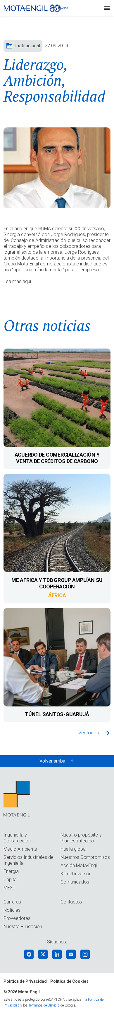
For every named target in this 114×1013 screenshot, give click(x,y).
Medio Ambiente (20, 849)
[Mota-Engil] (36, 8)
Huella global (74, 849)
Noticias (12, 910)
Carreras (12, 902)
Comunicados (75, 882)
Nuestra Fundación (23, 926)
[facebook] (29, 954)
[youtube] (71, 954)
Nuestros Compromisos (85, 857)
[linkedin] (57, 954)
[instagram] (85, 954)
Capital (11, 879)
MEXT (9, 888)
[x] (43, 954)
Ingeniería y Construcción (17, 838)
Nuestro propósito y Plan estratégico (81, 838)
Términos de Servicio (43, 1005)
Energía (11, 871)
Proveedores (17, 918)
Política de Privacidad (25, 981)
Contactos (71, 902)
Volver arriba (52, 761)
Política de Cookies (69, 981)
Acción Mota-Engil (79, 865)
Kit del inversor (76, 873)
